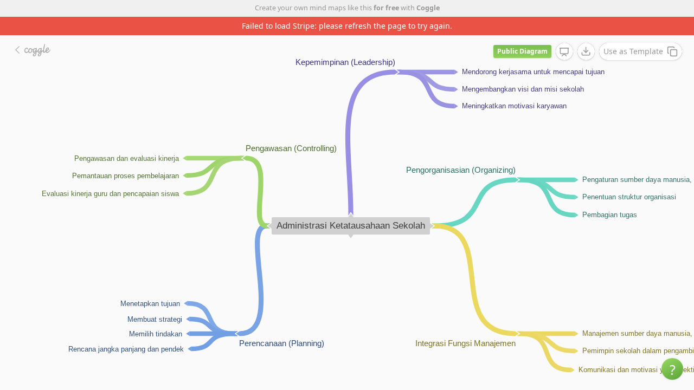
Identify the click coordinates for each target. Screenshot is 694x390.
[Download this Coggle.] (586, 51)
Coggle (428, 7)
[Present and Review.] (564, 52)
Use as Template (633, 51)
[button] (672, 369)
